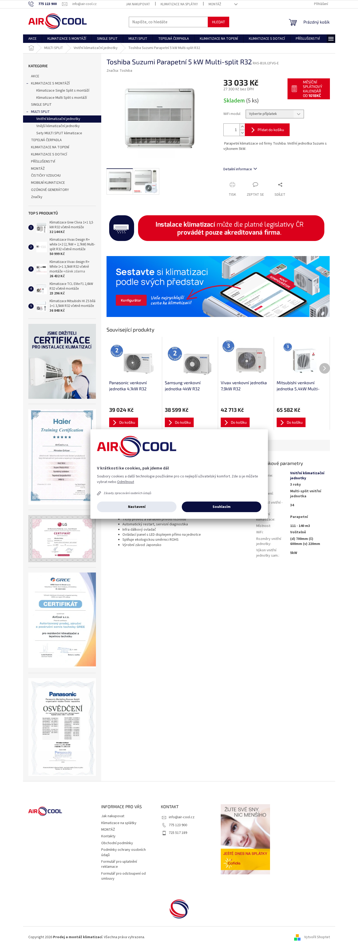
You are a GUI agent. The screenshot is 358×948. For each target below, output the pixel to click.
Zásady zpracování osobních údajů (127, 493)
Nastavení (136, 506)
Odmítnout (125, 482)
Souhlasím (222, 506)
